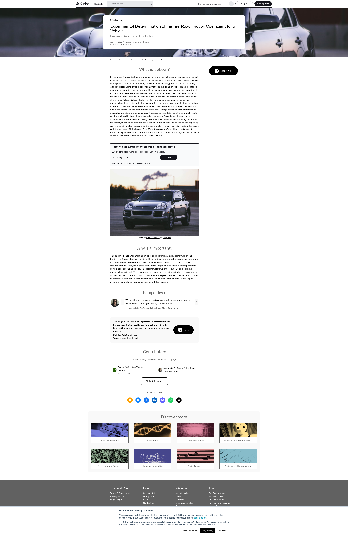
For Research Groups (219, 503)
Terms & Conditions (120, 493)
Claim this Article (154, 381)
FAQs (145, 499)
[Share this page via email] (130, 400)
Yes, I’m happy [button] (208, 531)
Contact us (148, 503)
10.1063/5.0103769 (123, 45)
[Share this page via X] (178, 400)
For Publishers (216, 496)
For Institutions (216, 499)
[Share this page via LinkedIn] (154, 400)
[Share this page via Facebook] (146, 400)
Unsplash (167, 238)
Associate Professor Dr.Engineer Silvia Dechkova (153, 308)
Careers (180, 499)
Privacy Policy (117, 496)
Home (112, 60)
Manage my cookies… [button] (190, 531)
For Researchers (217, 493)
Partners (180, 506)
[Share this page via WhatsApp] (170, 400)
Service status (150, 493)
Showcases (123, 60)
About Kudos (182, 493)
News (179, 496)
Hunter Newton (153, 238)
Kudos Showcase (217, 506)
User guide (148, 496)
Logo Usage (116, 499)
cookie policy (200, 517)
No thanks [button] (222, 531)
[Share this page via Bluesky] (138, 400)
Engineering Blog (184, 503)
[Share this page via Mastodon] (162, 400)
